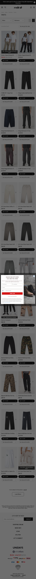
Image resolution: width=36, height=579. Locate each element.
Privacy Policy (6, 302)
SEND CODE (12, 293)
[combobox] (3, 291)
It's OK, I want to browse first (12, 296)
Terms (9, 302)
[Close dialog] (34, 276)
